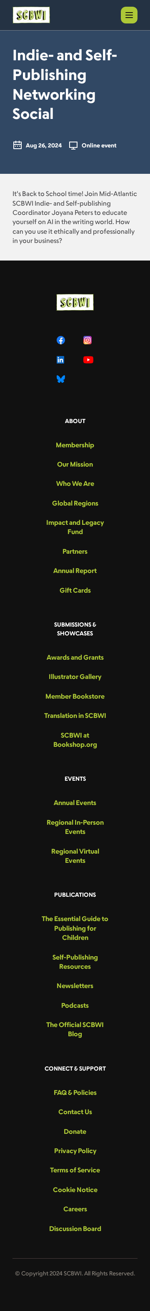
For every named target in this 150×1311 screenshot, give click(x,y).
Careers (75, 1209)
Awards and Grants (75, 657)
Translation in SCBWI (75, 715)
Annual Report (75, 570)
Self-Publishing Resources (75, 961)
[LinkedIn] (62, 360)
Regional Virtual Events (75, 856)
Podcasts (75, 1005)
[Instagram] (88, 340)
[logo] (31, 15)
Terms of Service (75, 1170)
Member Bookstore (75, 696)
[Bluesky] (62, 379)
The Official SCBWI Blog (75, 1029)
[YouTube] (88, 360)
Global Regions (75, 503)
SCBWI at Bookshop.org (75, 739)
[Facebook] (62, 340)
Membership (75, 445)
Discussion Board (75, 1228)
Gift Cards (75, 590)
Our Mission (75, 464)
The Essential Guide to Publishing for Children (75, 928)
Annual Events (75, 802)
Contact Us (75, 1111)
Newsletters (75, 985)
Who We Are (75, 483)
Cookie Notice (75, 1189)
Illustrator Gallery (75, 676)
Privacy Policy (75, 1150)
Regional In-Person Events (75, 827)
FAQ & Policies (75, 1092)
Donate (75, 1131)
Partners (75, 551)
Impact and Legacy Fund (75, 527)
